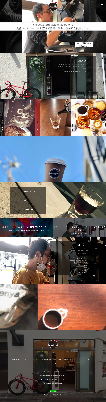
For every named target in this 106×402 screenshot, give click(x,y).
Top (102, 398)
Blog (25, 200)
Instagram (45, 379)
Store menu (28, 191)
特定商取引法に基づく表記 (57, 394)
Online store (29, 209)
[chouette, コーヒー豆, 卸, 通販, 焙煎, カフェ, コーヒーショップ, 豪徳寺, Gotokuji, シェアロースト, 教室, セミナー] (53, 26)
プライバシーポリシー (48, 394)
